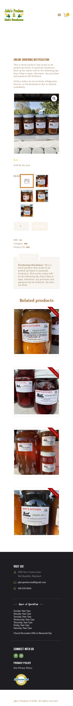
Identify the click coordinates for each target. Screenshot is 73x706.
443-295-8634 (24, 588)
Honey (36, 433)
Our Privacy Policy (23, 668)
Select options (36, 391)
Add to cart (39, 226)
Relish (17, 176)
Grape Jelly (36, 496)
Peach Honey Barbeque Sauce (37, 315)
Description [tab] (29, 256)
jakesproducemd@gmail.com (32, 582)
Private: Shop (33, 43)
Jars (26, 243)
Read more (36, 332)
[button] (54, 98)
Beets (36, 376)
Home (21, 43)
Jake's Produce (21, 701)
